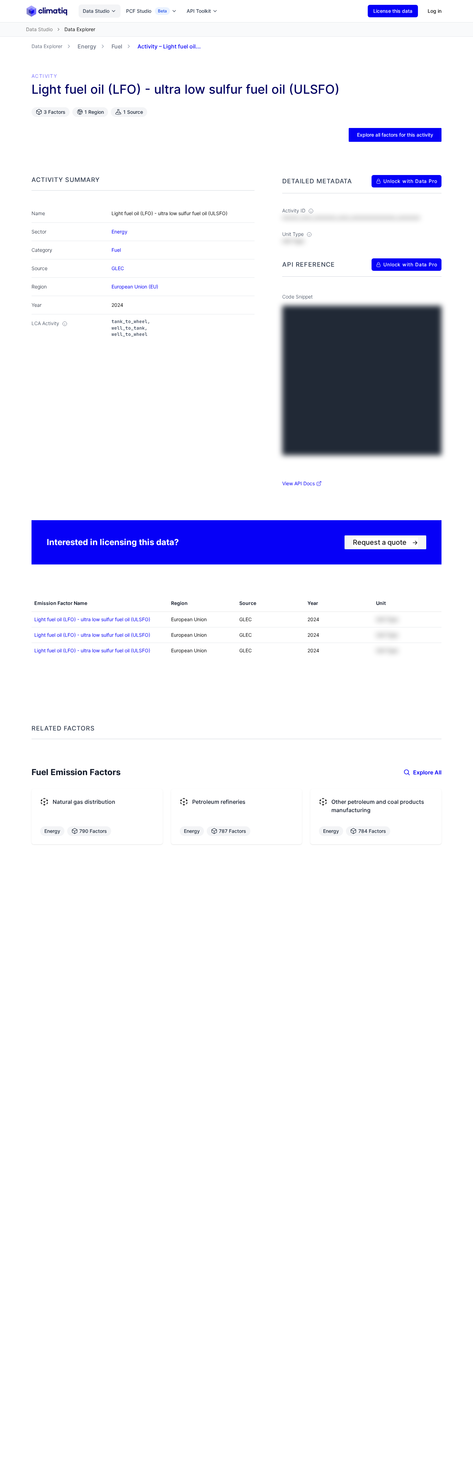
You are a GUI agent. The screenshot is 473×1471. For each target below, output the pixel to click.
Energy (87, 46)
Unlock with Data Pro (410, 181)
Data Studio (96, 11)
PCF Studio (146, 11)
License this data (392, 11)
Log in (434, 11)
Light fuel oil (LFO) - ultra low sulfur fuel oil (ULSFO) (92, 619)
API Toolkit (199, 11)
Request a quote (385, 542)
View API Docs (298, 483)
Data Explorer (47, 46)
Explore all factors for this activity (395, 135)
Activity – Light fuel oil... (169, 46)
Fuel (116, 46)
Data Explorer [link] (79, 29)
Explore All (427, 772)
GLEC (117, 268)
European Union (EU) (134, 286)
